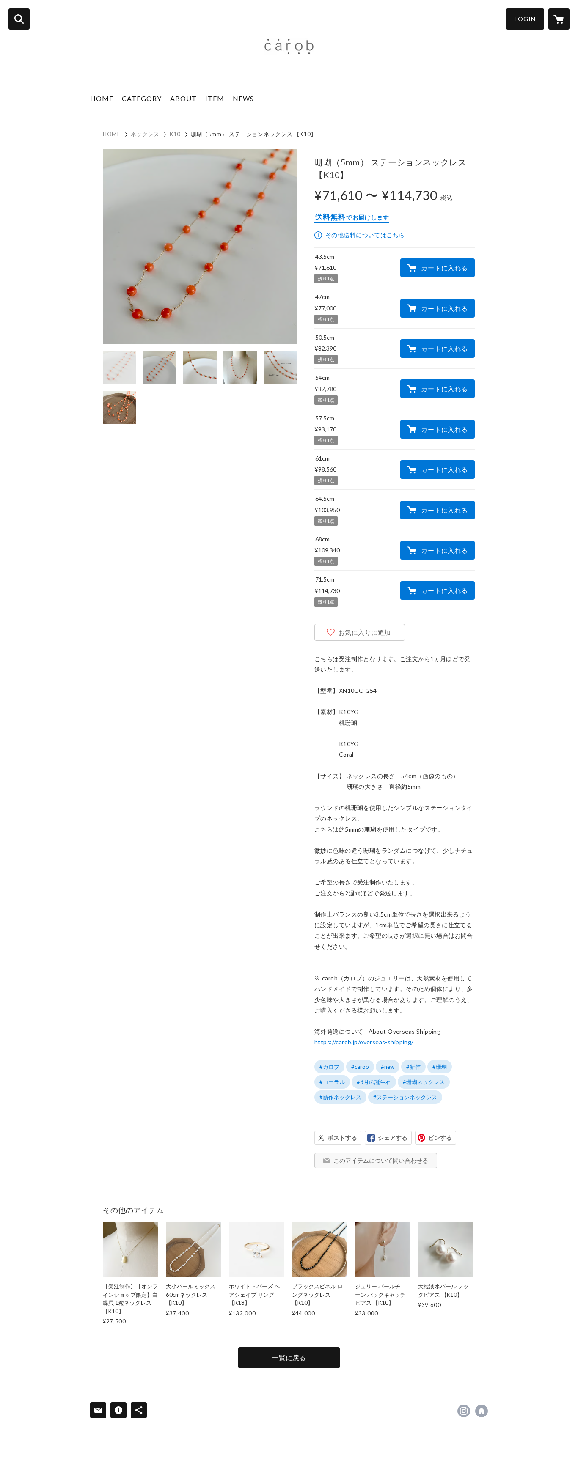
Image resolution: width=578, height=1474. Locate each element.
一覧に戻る (289, 1357)
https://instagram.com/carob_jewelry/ (463, 1411)
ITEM (214, 98)
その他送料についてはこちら (365, 235)
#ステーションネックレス (405, 1097)
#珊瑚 (439, 1066)
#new (387, 1066)
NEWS (243, 98)
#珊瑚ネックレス (424, 1082)
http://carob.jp (481, 1411)
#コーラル (332, 1082)
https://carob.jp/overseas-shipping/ (364, 1042)
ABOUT (183, 98)
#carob (360, 1066)
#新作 (413, 1066)
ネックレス (145, 134)
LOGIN (525, 18)
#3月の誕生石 (374, 1082)
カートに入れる (444, 268)
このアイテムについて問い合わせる (380, 1160)
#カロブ (329, 1066)
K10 (175, 134)
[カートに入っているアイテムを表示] (559, 19)
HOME (101, 98)
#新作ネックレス (340, 1097)
